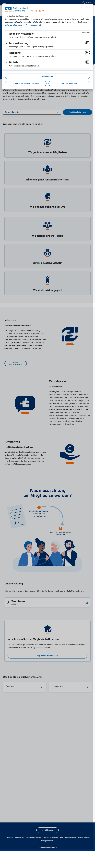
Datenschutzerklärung (15, 25)
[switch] (87, 42)
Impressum (34, 25)
